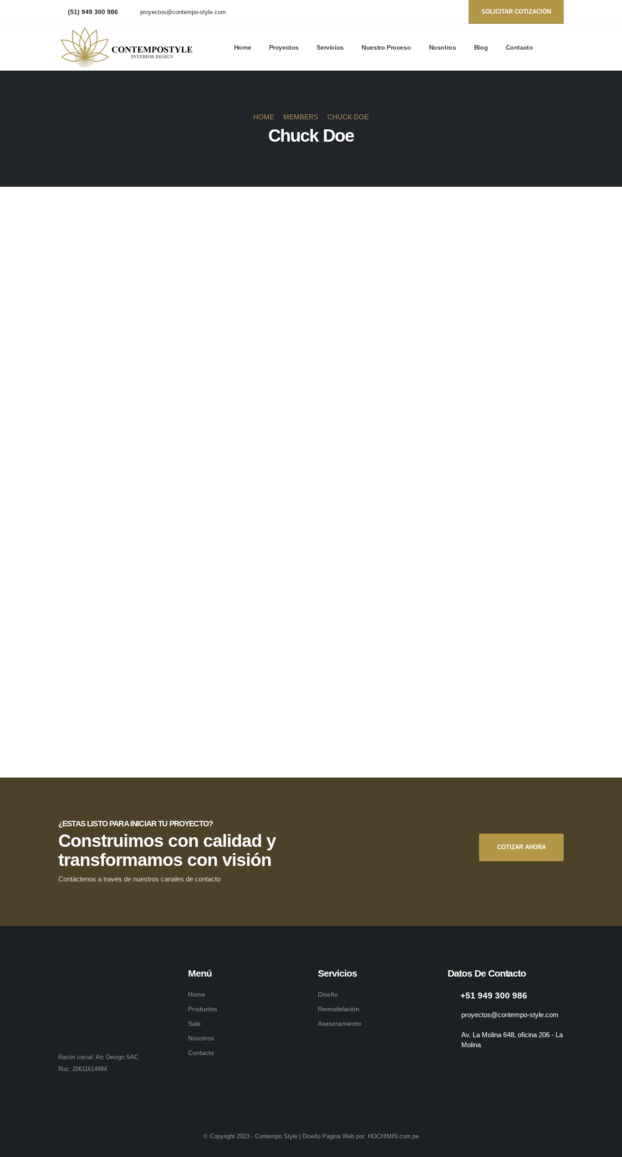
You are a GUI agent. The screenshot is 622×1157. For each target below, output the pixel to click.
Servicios (329, 47)
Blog (481, 47)
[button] (560, 48)
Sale (194, 1023)
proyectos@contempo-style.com (183, 12)
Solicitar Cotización (516, 11)
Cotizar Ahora (521, 847)
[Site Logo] (126, 47)
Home (242, 47)
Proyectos (284, 47)
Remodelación (338, 1009)
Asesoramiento (339, 1023)
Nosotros (442, 47)
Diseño (328, 994)
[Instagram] (451, 12)
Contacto (519, 47)
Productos (202, 1009)
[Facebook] (436, 12)
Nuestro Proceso (386, 47)
